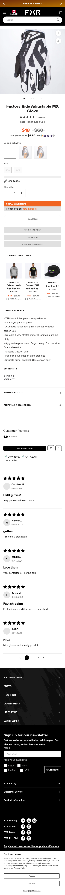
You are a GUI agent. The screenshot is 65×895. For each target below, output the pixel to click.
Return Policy (13, 392)
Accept (32, 876)
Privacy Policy (20, 868)
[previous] (4, 3)
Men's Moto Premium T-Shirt (33, 284)
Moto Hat (52, 282)
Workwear (11, 721)
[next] (60, 3)
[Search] (58, 20)
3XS (18, 170)
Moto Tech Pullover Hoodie (14, 284)
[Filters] (50, 448)
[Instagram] (29, 820)
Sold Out (33, 219)
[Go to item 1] (12, 463)
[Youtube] (34, 820)
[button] (27, 117)
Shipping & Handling (17, 405)
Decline (32, 883)
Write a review (25, 448)
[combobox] (30, 20)
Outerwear (12, 703)
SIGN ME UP (52, 769)
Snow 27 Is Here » (32, 3)
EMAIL (7, 748)
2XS (8, 170)
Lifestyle (10, 712)
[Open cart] (60, 12)
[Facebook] (23, 820)
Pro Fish (10, 695)
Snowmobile (13, 677)
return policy (30, 209)
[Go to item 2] (29, 463)
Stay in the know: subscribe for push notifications (31, 846)
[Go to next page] (44, 658)
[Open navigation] (4, 12)
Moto (8, 686)
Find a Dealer (32, 229)
